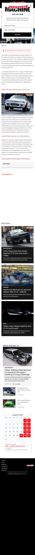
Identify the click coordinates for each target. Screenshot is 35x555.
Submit (17, 34)
